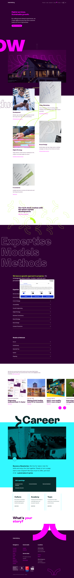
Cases (47, 2)
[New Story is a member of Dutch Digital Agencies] (15, 568)
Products (44, 2)
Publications (15, 561)
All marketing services (43, 112)
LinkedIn (24, 548)
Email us (39, 554)
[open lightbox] (37, 66)
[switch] (33, 293)
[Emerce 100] (32, 568)
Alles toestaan (48, 296)
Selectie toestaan (37, 296)
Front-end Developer (33, 483)
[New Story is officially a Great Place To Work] (27, 569)
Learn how (16, 505)
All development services (18, 118)
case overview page (16, 374)
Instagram (25, 549)
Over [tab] (48, 283)
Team (14, 556)
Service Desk (25, 560)
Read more (15, 193)
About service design (17, 25)
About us (14, 551)
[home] (11, 2)
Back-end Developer (46, 483)
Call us (39, 556)
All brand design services (44, 150)
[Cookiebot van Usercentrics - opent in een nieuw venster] (50, 281)
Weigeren (26, 296)
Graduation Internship (19, 487)
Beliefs (14, 558)
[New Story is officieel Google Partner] (22, 568)
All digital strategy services (18, 155)
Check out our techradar (23, 214)
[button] (60, 407)
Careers (14, 554)
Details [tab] (37, 283)
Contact (59, 2)
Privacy (26, 574)
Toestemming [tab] (25, 283)
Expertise (14, 549)
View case (10, 403)
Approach (51, 2)
